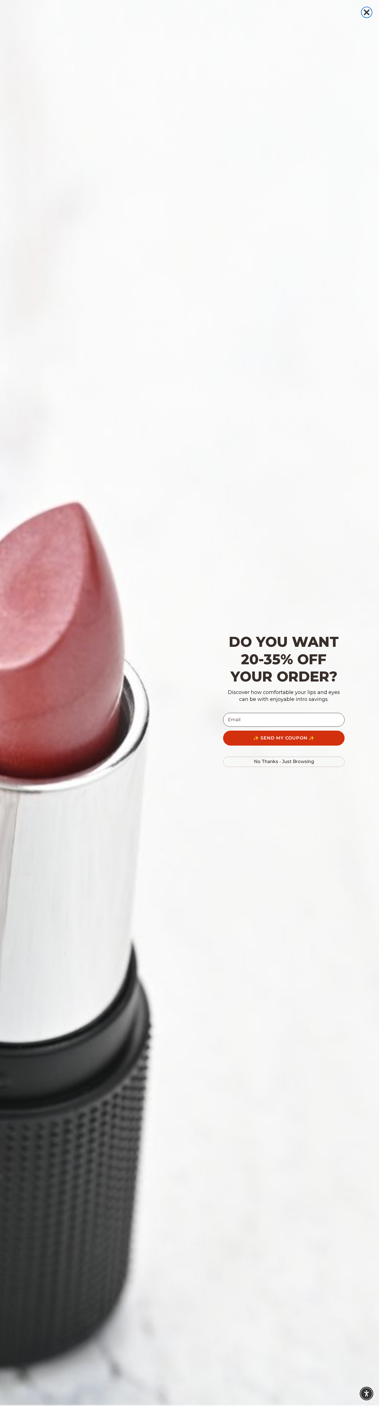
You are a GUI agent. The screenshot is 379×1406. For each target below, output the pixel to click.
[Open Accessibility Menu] (366, 1393)
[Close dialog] (366, 12)
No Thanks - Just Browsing (284, 761)
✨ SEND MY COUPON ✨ (284, 738)
